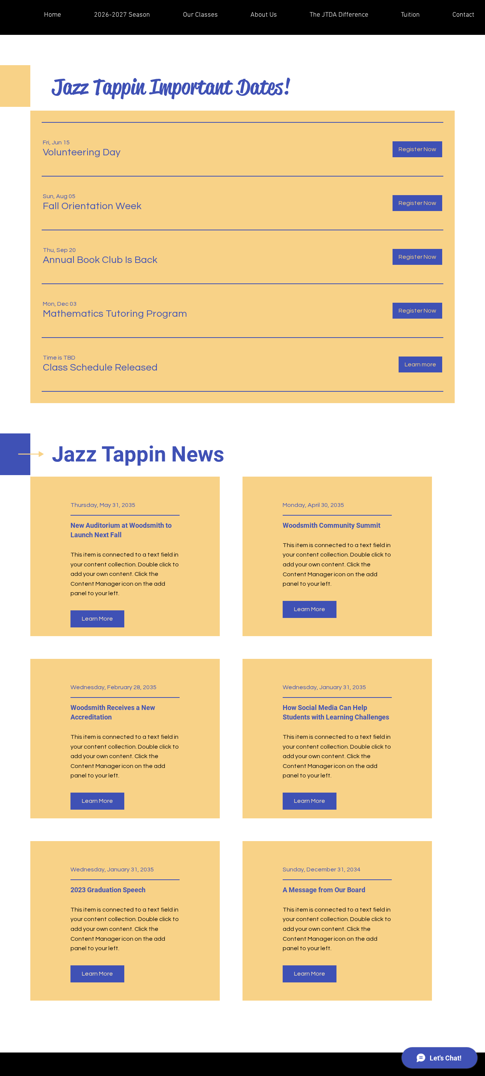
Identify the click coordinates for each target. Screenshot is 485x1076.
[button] (81, 152)
